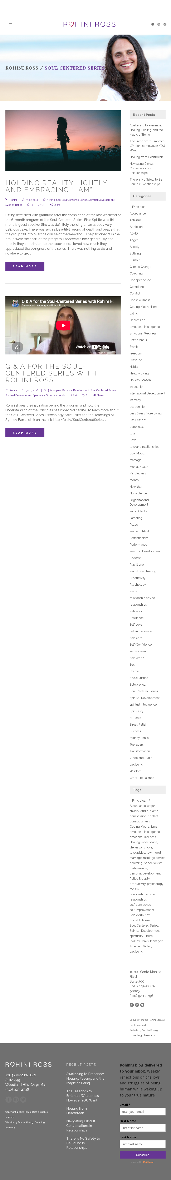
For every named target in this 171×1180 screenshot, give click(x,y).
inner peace (149, 842)
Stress (149, 936)
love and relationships (144, 446)
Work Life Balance (142, 778)
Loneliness (137, 426)
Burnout (135, 260)
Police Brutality (140, 878)
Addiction (136, 226)
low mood (154, 852)
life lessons (137, 847)
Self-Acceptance (141, 631)
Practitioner (137, 564)
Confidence (137, 286)
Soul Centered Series (74, 199)
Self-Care (136, 638)
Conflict (135, 293)
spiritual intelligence (143, 704)
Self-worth (137, 915)
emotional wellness (143, 837)
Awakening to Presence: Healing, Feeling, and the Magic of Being (146, 130)
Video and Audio (56, 395)
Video (147, 946)
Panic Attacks (138, 511)
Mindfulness (138, 473)
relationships (138, 604)
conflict (153, 816)
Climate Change (140, 266)
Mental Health (139, 466)
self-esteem (138, 651)
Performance (138, 544)
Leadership (137, 406)
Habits (134, 366)
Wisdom (135, 771)
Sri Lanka (136, 718)
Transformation (140, 751)
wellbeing (136, 764)
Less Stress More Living (146, 413)
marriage (136, 857)
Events (134, 346)
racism (134, 889)
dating (134, 313)
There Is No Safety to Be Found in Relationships (83, 1143)
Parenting (136, 518)
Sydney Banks (13, 204)
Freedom (136, 353)
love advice (137, 852)
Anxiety (135, 246)
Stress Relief (138, 724)
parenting (136, 863)
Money (134, 480)
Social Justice (139, 678)
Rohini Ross (21, 68)
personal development (145, 873)
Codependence (140, 280)
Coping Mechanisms (143, 306)
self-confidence (140, 904)
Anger (134, 240)
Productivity (138, 578)
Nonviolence (138, 493)
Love (133, 440)
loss (132, 433)
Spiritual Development (101, 199)
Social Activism (140, 920)
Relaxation (136, 611)
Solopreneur (138, 684)
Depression (137, 320)
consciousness (140, 821)
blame (154, 811)
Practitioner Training (143, 571)
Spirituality (39, 395)
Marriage (135, 460)
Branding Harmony (142, 1035)
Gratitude (136, 360)
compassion (138, 816)
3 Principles (53, 199)
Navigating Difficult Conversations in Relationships (142, 168)
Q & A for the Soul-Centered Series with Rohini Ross (51, 373)
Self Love (136, 624)
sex (147, 915)
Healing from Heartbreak (146, 157)
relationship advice (142, 598)
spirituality (136, 936)
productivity (138, 884)
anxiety (134, 811)
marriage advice (154, 857)
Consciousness (140, 300)
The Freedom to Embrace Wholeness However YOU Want (147, 146)
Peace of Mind (139, 531)
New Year (136, 486)
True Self (136, 946)
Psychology (138, 584)
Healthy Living (139, 373)
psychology (155, 884)
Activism (135, 220)
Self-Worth (137, 658)
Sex (132, 664)
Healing (135, 842)
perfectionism (153, 863)
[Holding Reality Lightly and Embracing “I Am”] (63, 140)
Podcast (135, 558)
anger (151, 805)
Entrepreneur (138, 340)
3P (148, 800)
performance (138, 868)
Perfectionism (139, 538)
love (149, 847)
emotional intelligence (145, 326)
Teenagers (137, 744)
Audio (144, 811)
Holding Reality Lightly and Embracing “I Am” (56, 186)
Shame (134, 671)
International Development (147, 393)
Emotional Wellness (143, 333)
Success (135, 731)
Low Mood (137, 453)
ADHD (134, 233)
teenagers (156, 941)
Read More (25, 266)
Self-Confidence (141, 644)
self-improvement (142, 910)
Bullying (135, 253)
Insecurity (136, 386)
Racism (135, 591)
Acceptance (138, 213)
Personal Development (75, 390)
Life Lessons (138, 420)
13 (42, 204)
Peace (134, 524)
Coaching (136, 273)
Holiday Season (140, 380)
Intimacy (135, 400)
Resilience (136, 618)
